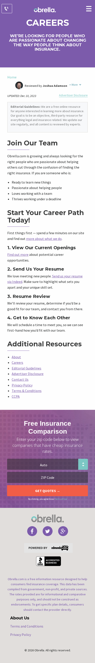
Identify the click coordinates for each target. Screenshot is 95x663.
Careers (17, 362)
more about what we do (44, 238)
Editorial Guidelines (26, 368)
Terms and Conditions (26, 626)
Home (12, 77)
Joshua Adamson (55, 86)
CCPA (16, 396)
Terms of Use (61, 499)
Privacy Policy (22, 385)
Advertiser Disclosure (73, 95)
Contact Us (20, 379)
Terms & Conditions (27, 390)
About (16, 357)
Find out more (17, 254)
